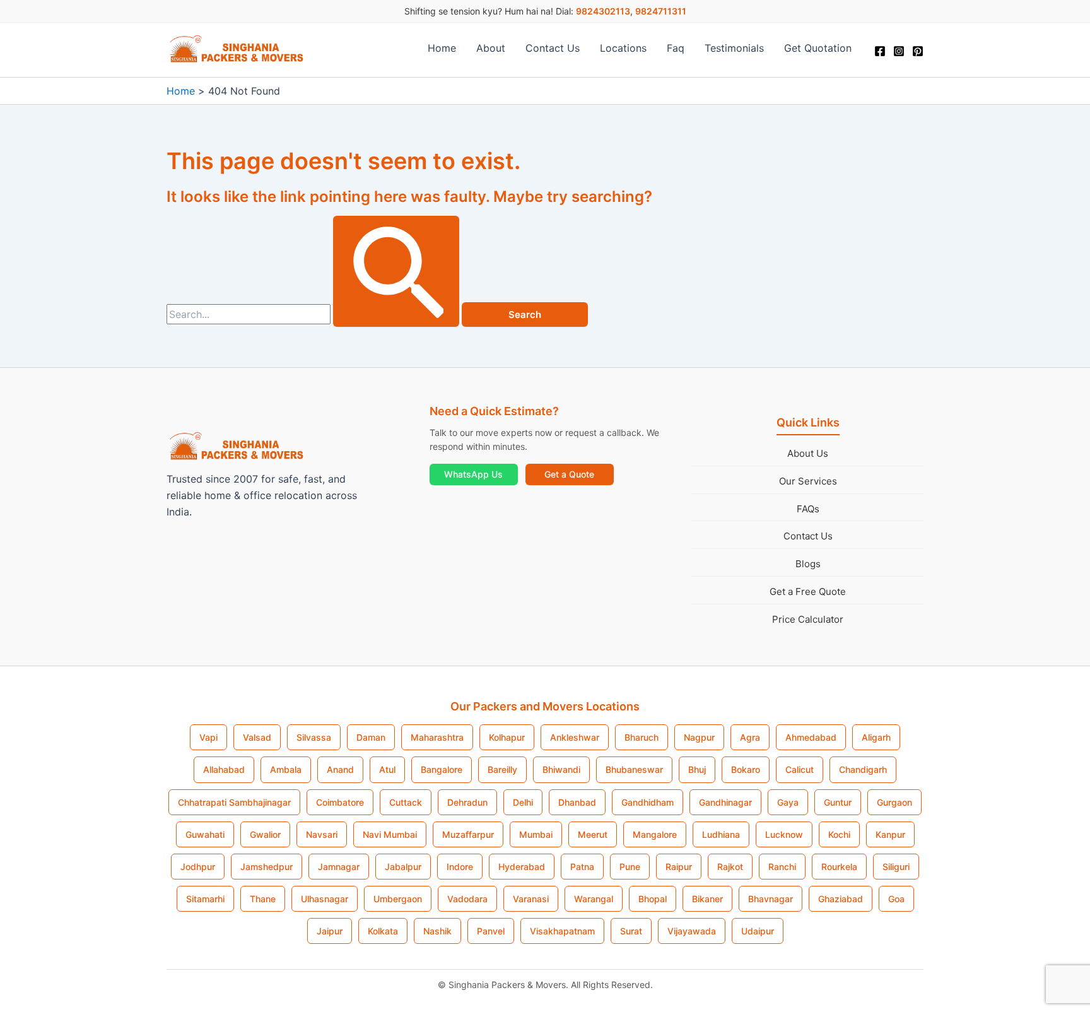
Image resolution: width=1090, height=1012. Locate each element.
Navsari (321, 834)
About (490, 48)
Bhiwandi (561, 769)
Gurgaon (894, 802)
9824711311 (660, 11)
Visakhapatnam (562, 931)
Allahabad (224, 769)
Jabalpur (403, 866)
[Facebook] (880, 51)
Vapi (208, 737)
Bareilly (502, 769)
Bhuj (697, 769)
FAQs (808, 509)
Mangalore (655, 834)
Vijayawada (691, 931)
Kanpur (890, 834)
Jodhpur (197, 866)
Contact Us (552, 48)
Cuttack (405, 802)
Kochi (839, 834)
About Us (807, 453)
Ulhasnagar (324, 898)
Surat (631, 931)
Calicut (799, 769)
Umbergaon (397, 898)
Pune (629, 866)
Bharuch (641, 737)
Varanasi (531, 898)
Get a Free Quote (808, 591)
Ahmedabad (810, 737)
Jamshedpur (266, 866)
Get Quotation (818, 48)
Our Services (808, 481)
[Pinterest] (917, 51)
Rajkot (730, 866)
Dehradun (467, 802)
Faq (675, 48)
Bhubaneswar (634, 769)
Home (442, 48)
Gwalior (265, 834)
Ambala (286, 769)
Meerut (592, 834)
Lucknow (784, 834)
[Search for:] (314, 314)
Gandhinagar (725, 802)
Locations (623, 48)
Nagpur (699, 737)
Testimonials (734, 48)
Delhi (523, 802)
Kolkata (383, 931)
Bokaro (745, 769)
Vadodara (467, 898)
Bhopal (652, 898)
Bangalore (441, 769)
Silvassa (313, 737)
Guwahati (205, 834)
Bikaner (707, 898)
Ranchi (782, 866)
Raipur (678, 866)
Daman (370, 737)
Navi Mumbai (390, 834)
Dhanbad (577, 802)
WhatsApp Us (473, 474)
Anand (340, 769)
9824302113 (603, 11)
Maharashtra (437, 737)
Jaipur (330, 931)
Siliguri (896, 866)
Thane (263, 898)
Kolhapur (507, 737)
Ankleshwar (574, 737)
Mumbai (536, 834)
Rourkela (839, 866)
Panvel (491, 931)
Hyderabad (521, 866)
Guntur (838, 802)
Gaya (788, 802)
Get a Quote (569, 474)
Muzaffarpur (468, 834)
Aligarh (876, 737)
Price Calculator (807, 619)
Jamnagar (339, 866)
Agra (750, 737)
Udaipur (757, 931)
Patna (582, 866)
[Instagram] (899, 51)
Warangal (593, 898)
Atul (387, 769)
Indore (460, 866)
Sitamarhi (205, 898)
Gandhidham (647, 802)
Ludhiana (721, 834)
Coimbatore (340, 802)
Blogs (808, 564)
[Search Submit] (396, 271)
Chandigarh (863, 769)
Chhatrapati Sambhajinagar (234, 802)
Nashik (437, 931)
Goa (896, 898)
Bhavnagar (770, 898)
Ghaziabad (840, 898)
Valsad (257, 737)
